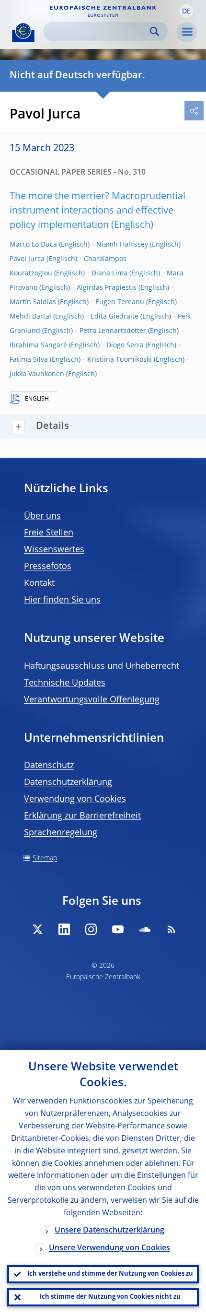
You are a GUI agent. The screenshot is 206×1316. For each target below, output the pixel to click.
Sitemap (45, 858)
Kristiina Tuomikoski (119, 359)
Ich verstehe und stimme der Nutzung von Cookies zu (110, 1274)
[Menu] (187, 32)
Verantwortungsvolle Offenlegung (92, 700)
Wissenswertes (54, 549)
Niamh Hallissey (122, 244)
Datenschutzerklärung (68, 782)
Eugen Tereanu (119, 302)
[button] (186, 11)
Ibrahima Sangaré (38, 345)
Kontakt (39, 583)
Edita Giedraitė (114, 316)
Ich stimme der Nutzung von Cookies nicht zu (110, 1297)
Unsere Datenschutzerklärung (109, 1230)
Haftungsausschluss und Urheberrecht (101, 666)
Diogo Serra (125, 345)
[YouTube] (117, 929)
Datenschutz (49, 765)
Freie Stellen (48, 533)
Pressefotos (47, 566)
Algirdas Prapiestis (107, 288)
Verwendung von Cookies (75, 799)
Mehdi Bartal (30, 316)
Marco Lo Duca (33, 244)
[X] (37, 929)
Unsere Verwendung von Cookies (109, 1248)
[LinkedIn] (64, 929)
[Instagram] (91, 929)
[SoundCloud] (144, 929)
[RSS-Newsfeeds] (171, 929)
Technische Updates (64, 683)
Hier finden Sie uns (62, 600)
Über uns (42, 516)
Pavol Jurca (27, 259)
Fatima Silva (29, 359)
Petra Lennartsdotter (113, 331)
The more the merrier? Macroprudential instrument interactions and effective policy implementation (97, 211)
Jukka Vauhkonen (37, 374)
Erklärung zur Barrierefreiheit (82, 816)
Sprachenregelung (60, 833)
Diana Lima (109, 273)
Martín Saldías (33, 302)
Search (154, 31)
